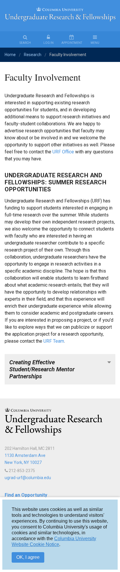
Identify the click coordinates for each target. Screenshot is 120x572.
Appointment (71, 42)
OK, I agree (28, 557)
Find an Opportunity (26, 495)
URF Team (53, 341)
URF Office (63, 152)
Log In (48, 42)
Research (32, 54)
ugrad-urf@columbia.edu (28, 477)
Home (10, 54)
